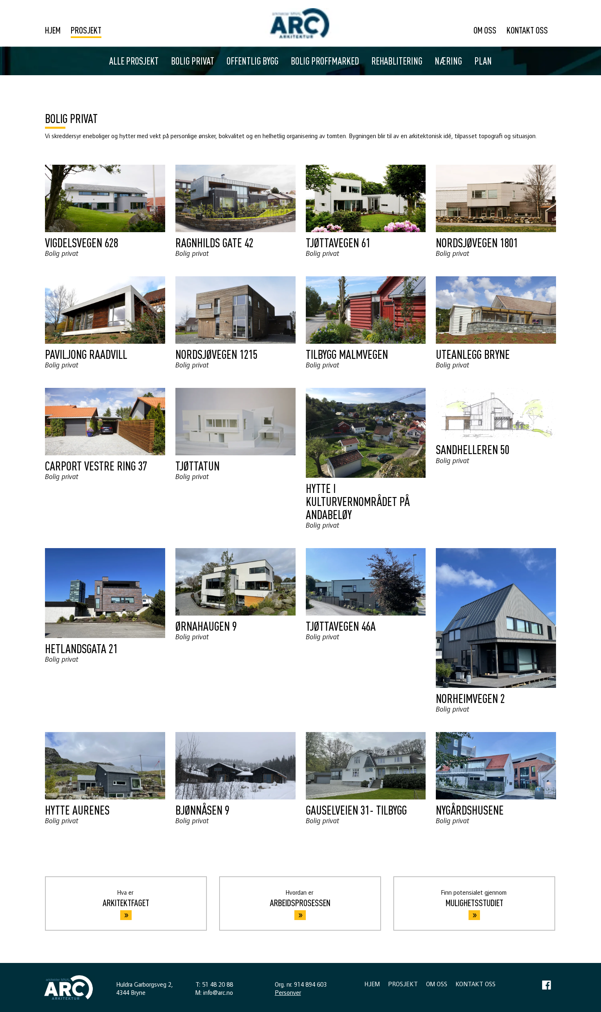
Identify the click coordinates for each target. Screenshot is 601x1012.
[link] (300, 23)
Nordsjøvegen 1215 (216, 354)
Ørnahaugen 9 (206, 626)
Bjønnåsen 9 (202, 809)
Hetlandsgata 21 (81, 648)
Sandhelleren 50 (472, 449)
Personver (288, 993)
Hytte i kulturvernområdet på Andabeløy (358, 501)
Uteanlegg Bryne (473, 354)
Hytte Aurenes (77, 809)
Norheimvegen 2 (470, 698)
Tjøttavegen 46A (341, 626)
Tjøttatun (197, 465)
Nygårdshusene (470, 809)
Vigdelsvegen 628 (81, 242)
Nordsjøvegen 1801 (477, 242)
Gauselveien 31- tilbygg (356, 809)
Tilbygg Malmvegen (347, 354)
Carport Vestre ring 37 (96, 465)
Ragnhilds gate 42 (214, 242)
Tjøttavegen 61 (338, 242)
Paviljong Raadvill (86, 354)
